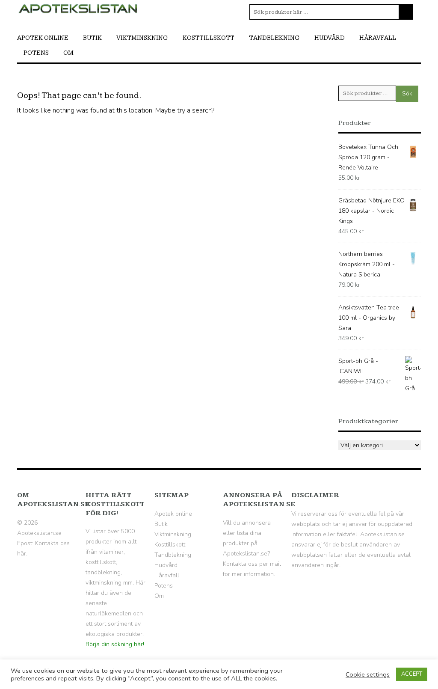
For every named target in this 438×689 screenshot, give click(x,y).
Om (68, 52)
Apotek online (42, 38)
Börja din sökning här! (115, 644)
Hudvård (329, 38)
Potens (36, 52)
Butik (92, 38)
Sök (407, 93)
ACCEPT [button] (411, 674)
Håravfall (377, 38)
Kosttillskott (208, 38)
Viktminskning (142, 38)
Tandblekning (274, 38)
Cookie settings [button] (368, 674)
